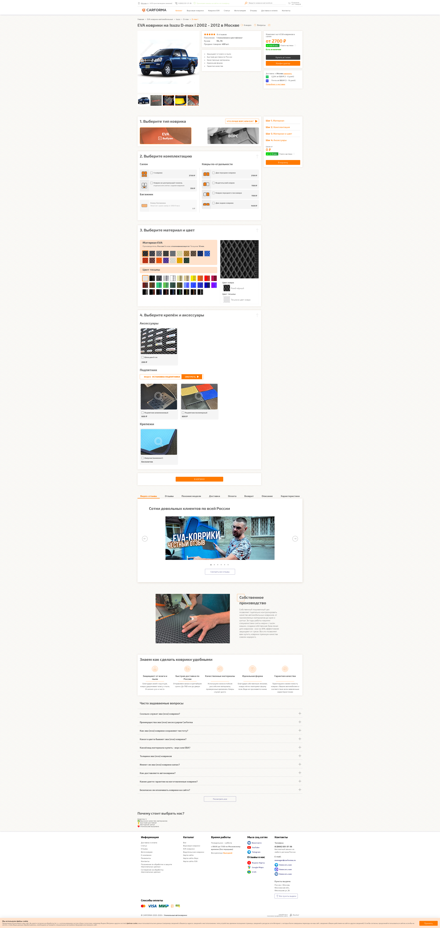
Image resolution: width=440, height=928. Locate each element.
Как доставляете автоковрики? (158, 773)
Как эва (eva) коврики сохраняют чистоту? (164, 730)
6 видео (247, 25)
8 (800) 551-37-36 (185, 3)
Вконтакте (257, 843)
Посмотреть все (220, 799)
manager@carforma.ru (285, 860)
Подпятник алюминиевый (156, 413)
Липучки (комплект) (153, 458)
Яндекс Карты (258, 863)
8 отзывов (222, 34)
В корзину (199, 479)
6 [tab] (228, 565)
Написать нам (285, 865)
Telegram (256, 852)
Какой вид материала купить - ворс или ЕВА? (165, 747)
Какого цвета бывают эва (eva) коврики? (163, 739)
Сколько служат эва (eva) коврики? (160, 713)
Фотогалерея (240, 10)
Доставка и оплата (269, 10)
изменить (287, 73)
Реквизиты (146, 858)
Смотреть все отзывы (220, 572)
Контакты (286, 10)
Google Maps (258, 867)
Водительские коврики (193, 852)
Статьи (227, 10)
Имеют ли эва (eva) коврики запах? (160, 764)
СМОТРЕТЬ (190, 376)
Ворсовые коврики (195, 10)
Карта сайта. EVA (190, 861)
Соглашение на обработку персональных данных (152, 871)
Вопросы (261, 25)
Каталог (178, 10)
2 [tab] (215, 565)
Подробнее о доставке (275, 84)
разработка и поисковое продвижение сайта (277, 915)
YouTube (255, 847)
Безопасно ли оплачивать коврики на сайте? (165, 790)
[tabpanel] (220, 538)
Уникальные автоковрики (175, 915)
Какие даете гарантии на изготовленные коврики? (169, 781)
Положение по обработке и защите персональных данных (156, 865)
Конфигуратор (283, 63)
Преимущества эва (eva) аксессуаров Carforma (166, 722)
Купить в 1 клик (283, 57)
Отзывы (253, 10)
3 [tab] (218, 565)
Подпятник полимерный (196, 413)
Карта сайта (188, 855)
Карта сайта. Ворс (190, 858)
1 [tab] (211, 565)
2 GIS (254, 872)
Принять (428, 923)
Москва (144, 3)
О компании (146, 855)
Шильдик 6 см (150, 357)
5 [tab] (225, 565)
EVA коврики (189, 849)
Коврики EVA (214, 10)
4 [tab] (222, 565)
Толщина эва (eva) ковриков (156, 756)
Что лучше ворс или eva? (240, 121)
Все (184, 842)
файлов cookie (132, 923)
